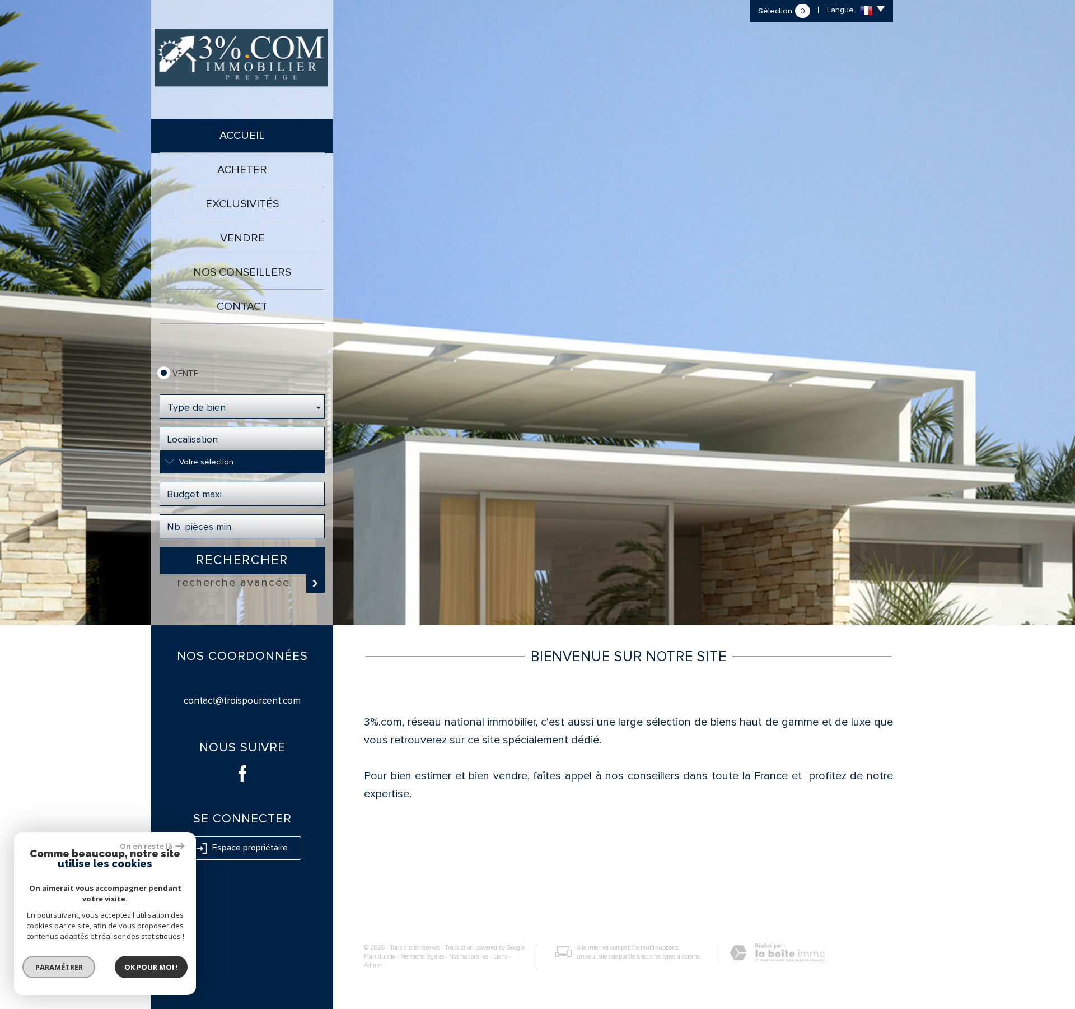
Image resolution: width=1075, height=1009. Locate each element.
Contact (242, 306)
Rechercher (242, 560)
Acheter (242, 169)
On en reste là (146, 846)
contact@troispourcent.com (242, 700)
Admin (373, 965)
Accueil (242, 135)
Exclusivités (242, 204)
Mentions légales (422, 956)
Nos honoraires (468, 956)
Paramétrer (59, 967)
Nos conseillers (242, 272)
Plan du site (379, 956)
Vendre (242, 238)
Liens (500, 956)
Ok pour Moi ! (151, 967)
